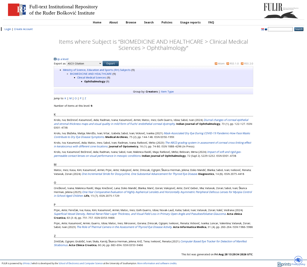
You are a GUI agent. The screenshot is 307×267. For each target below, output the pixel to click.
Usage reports (190, 22)
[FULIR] (265, 9)
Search (149, 22)
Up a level (62, 59)
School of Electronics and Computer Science (81, 263)
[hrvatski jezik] (262, 29)
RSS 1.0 (234, 63)
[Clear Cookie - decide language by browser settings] (266, 29)
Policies (166, 22)
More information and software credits (156, 263)
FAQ (211, 22)
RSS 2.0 (248, 63)
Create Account (23, 29)
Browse (131, 22)
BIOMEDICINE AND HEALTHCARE (91, 73)
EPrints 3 (27, 263)
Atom (221, 63)
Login (7, 29)
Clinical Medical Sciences (91, 77)
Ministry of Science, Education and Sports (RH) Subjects (97, 70)
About (113, 22)
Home (97, 22)
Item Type (167, 91)
